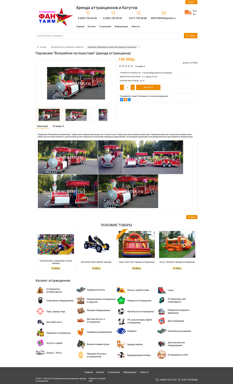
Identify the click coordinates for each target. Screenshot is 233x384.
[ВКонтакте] (121, 99)
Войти (191, 2)
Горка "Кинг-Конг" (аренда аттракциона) (137, 262)
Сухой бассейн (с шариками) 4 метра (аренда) (56, 261)
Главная (80, 26)
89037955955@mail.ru (163, 18)
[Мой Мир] (129, 99)
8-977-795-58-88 (138, 18)
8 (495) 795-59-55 (112, 18)
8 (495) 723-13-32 (168, 379)
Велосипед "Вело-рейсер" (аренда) (96, 262)
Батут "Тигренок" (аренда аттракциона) (177, 262)
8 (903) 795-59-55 (87, 18)
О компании (105, 26)
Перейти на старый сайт (97, 379)
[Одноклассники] (125, 99)
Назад (192, 217)
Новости (135, 26)
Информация (121, 26)
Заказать (148, 87)
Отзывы (58, 126)
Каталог (92, 26)
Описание (42, 126)
